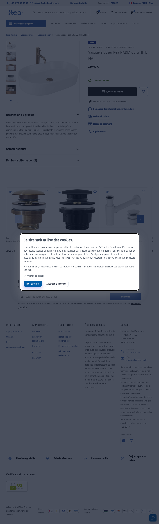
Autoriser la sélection (56, 283)
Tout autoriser (32, 283)
